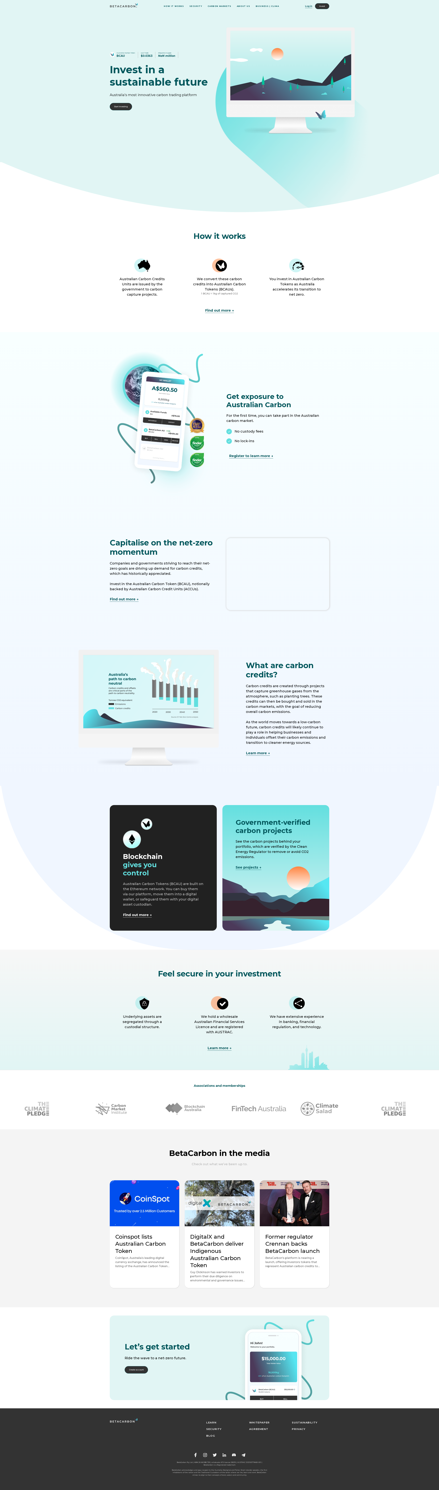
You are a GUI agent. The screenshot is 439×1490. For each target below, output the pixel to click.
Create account (136, 1370)
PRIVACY (298, 1429)
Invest (322, 6)
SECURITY (195, 6)
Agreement (258, 1429)
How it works (174, 6)
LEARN (211, 1422)
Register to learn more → (251, 456)
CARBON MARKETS (219, 6)
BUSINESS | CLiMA (267, 6)
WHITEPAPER (259, 1422)
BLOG (210, 1435)
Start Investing (121, 106)
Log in (308, 6)
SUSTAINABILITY (304, 1422)
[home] (124, 6)
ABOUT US (243, 6)
